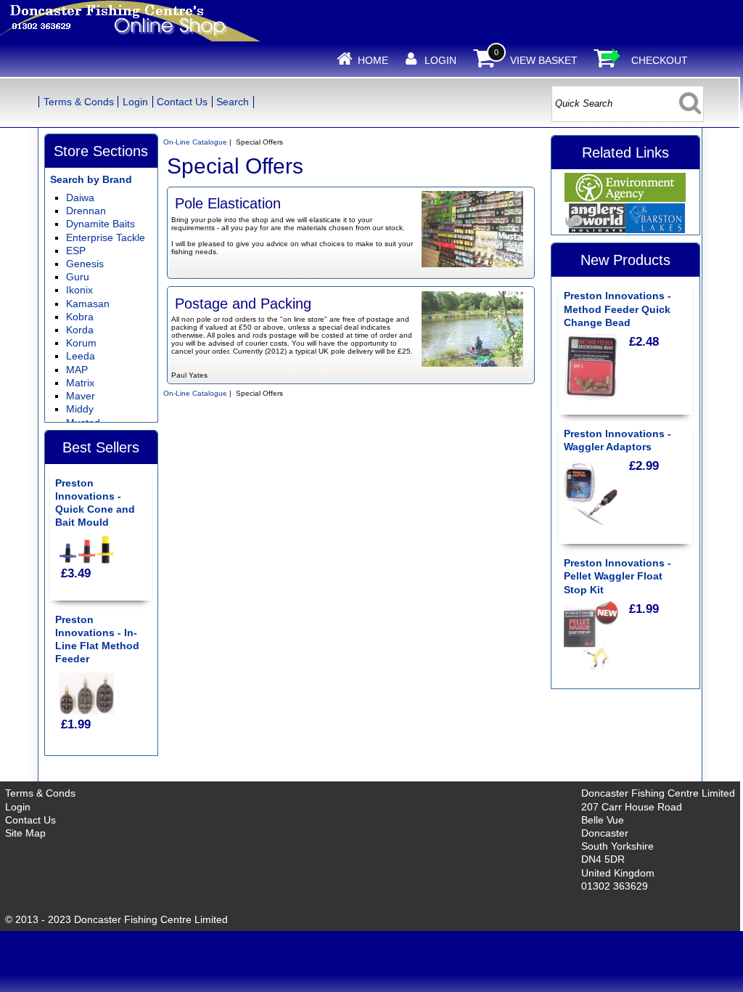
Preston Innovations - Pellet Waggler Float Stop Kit (617, 576)
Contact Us (182, 101)
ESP (76, 250)
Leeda (80, 356)
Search (232, 101)
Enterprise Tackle (105, 237)
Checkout (659, 60)
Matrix (80, 383)
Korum (81, 343)
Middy (80, 409)
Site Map (25, 833)
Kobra (80, 316)
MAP (77, 369)
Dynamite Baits (100, 223)
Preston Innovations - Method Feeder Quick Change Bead (617, 309)
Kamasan (88, 303)
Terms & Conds (79, 101)
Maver (80, 396)
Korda (80, 330)
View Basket (544, 60)
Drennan (86, 210)
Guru (77, 276)
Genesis (85, 263)
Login (440, 60)
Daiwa (80, 197)
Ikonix (79, 290)
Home (373, 60)
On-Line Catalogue (195, 142)
